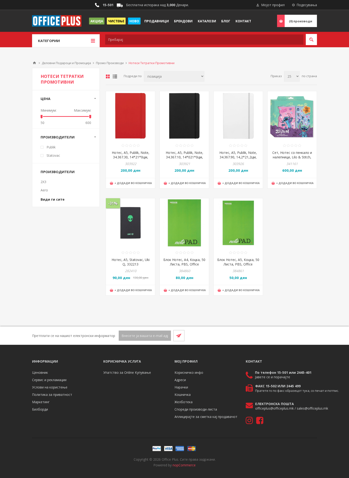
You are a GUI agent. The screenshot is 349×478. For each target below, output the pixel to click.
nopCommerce (184, 465)
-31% (113, 203)
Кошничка (182, 394)
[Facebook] (300, 335)
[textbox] (204, 39)
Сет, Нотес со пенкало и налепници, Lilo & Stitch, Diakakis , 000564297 (292, 157)
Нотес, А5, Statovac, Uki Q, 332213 (131, 261)
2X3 (43, 182)
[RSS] (311, 335)
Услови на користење (49, 387)
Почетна (34, 63)
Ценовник (40, 372)
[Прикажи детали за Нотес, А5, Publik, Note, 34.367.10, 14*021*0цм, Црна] (184, 115)
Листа (115, 76)
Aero (44, 190)
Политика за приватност (52, 394)
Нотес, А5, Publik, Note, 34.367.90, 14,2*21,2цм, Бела (238, 157)
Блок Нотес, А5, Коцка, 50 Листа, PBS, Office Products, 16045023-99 (238, 264)
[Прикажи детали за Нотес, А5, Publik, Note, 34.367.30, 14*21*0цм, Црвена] (130, 115)
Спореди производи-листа (195, 409)
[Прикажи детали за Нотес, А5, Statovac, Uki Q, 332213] (130, 222)
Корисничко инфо (188, 372)
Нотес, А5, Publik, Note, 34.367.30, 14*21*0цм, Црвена (130, 157)
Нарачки (181, 387)
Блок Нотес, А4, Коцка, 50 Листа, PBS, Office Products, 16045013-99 (184, 264)
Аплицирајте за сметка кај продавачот (205, 416)
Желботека (183, 402)
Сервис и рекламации (49, 380)
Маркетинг (41, 402)
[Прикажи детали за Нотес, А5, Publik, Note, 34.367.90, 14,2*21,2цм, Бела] (238, 115)
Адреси (180, 380)
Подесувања (307, 5)
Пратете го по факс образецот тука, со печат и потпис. (297, 390)
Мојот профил (273, 5)
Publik (51, 147)
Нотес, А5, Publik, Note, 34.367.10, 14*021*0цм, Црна (184, 157)
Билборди (40, 409)
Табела (108, 76)
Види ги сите (53, 199)
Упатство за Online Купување (127, 372)
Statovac (53, 155)
